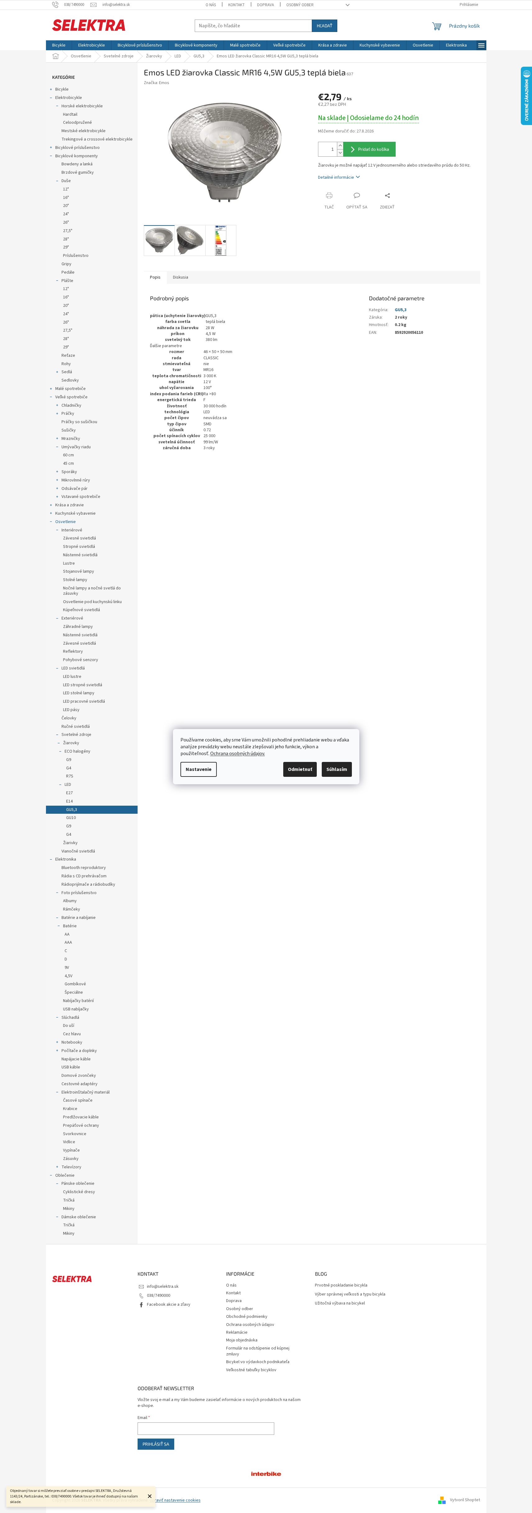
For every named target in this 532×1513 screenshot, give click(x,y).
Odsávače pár (74, 489)
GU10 (71, 818)
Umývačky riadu (76, 447)
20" (66, 206)
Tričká (69, 1200)
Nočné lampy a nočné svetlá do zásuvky (92, 591)
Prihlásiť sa (156, 1444)
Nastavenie (198, 769)
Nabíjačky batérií (78, 1001)
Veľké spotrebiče (71, 397)
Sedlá (66, 372)
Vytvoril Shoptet (465, 1500)
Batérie (70, 926)
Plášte (67, 281)
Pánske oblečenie (77, 1183)
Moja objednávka (241, 1340)
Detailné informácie (336, 177)
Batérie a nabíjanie (78, 918)
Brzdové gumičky (77, 172)
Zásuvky (71, 1159)
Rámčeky (71, 909)
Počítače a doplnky (79, 1051)
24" (66, 214)
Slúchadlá (70, 1017)
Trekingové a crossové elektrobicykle (97, 139)
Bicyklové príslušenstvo (77, 148)
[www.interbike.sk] (266, 1473)
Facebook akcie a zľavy (168, 1304)
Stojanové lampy (78, 571)
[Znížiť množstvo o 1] (340, 152)
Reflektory (73, 651)
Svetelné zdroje (76, 735)
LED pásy (71, 710)
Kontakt (236, 5)
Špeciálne (74, 992)
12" (66, 189)
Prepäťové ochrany (81, 1125)
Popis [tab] (155, 277)
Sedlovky (70, 380)
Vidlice (69, 1142)
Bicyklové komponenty (76, 156)
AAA (68, 942)
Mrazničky (70, 439)
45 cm (68, 463)
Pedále (68, 272)
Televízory (71, 1167)
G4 (68, 768)
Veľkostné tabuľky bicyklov (251, 1370)
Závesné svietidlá (79, 538)
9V (67, 968)
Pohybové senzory (80, 660)
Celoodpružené (77, 122)
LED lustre (72, 677)
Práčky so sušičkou (79, 422)
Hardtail (70, 114)
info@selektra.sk (163, 1286)
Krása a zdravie (69, 505)
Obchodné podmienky (246, 1317)
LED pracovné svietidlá (84, 701)
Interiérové (71, 530)
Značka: (156, 83)
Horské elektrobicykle (82, 106)
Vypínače (71, 1150)
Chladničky (71, 405)
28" (66, 239)
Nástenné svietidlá (80, 555)
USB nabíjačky (76, 1009)
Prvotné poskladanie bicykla (341, 1285)
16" (66, 198)
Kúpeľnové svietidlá (81, 610)
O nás (211, 5)
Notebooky (71, 1042)
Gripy (66, 264)
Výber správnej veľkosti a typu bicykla (350, 1294)
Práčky (67, 413)
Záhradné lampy (78, 627)
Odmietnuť (300, 769)
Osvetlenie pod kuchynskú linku (92, 602)
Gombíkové (75, 984)
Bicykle (62, 89)
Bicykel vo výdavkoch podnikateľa (257, 1362)
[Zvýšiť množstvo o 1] (340, 145)
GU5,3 (71, 810)
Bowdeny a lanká (77, 164)
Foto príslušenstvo (79, 893)
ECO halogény (77, 751)
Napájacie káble (76, 1059)
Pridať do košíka (373, 149)
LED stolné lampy (78, 693)
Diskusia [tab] (180, 277)
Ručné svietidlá (75, 726)
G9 (68, 760)
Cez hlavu (72, 1034)
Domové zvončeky (78, 1075)
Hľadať (324, 25)
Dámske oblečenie (78, 1217)
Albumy (70, 901)
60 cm (68, 455)
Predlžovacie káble (81, 1117)
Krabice (70, 1109)
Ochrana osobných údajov (250, 1325)
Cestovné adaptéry (79, 1084)
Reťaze (68, 355)
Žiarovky (71, 743)
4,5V (68, 976)
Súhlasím (336, 769)
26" (66, 222)
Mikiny (69, 1209)
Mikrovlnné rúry (75, 480)
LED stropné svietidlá (82, 685)
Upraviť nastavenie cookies (175, 1500)
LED (68, 784)
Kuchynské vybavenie (75, 513)
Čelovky (68, 718)
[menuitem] (59, 45)
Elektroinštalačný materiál (85, 1092)
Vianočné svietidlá (78, 851)
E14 (69, 801)
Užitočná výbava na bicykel (340, 1303)
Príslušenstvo (76, 256)
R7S (69, 776)
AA (67, 934)
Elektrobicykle (68, 98)
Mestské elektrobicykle (83, 131)
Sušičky (68, 430)
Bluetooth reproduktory (83, 868)
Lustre (69, 563)
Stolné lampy (75, 580)
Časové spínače (78, 1100)
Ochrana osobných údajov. (237, 753)
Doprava (265, 5)
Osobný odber (300, 5)
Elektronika (65, 859)
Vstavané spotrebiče (80, 497)
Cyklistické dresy (79, 1192)
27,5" (67, 231)
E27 (69, 793)
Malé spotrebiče (70, 389)
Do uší (68, 1026)
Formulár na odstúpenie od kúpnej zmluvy (257, 1351)
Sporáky (69, 472)
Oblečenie (65, 1175)
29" (66, 247)
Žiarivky (70, 843)
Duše (66, 181)
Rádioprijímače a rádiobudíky (88, 884)
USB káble (70, 1067)
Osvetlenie (65, 522)
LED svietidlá (73, 668)
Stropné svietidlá (79, 547)
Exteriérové (72, 618)
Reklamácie (237, 1332)
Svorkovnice (74, 1134)
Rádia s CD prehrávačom (84, 876)
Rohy (66, 364)
